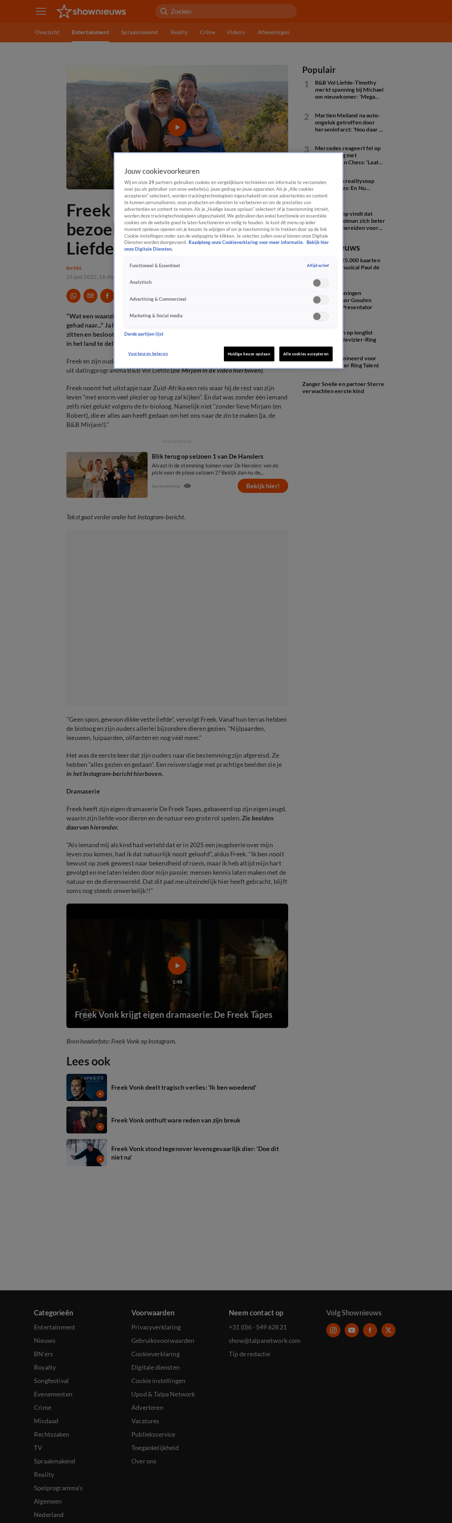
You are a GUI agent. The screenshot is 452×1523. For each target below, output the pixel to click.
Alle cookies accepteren (306, 353)
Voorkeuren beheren (148, 353)
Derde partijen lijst (143, 334)
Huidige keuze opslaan (249, 353)
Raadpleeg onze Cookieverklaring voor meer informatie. (247, 242)
